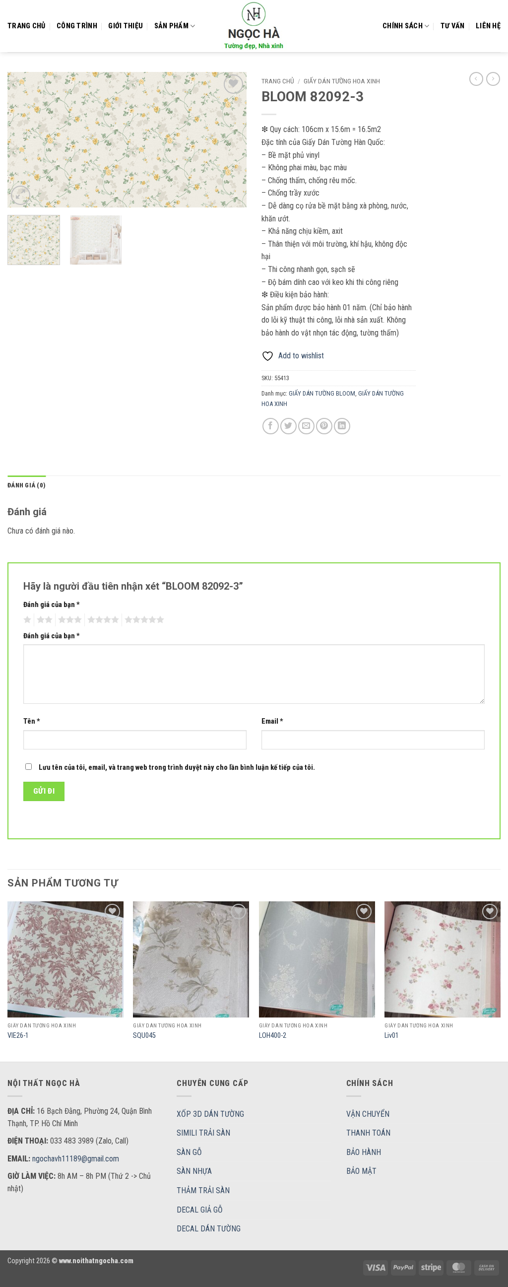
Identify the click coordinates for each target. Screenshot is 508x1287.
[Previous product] (493, 79)
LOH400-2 (272, 1035)
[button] (20, 195)
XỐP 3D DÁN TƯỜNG (210, 1114)
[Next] (229, 139)
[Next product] (476, 79)
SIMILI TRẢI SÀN (203, 1133)
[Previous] (25, 139)
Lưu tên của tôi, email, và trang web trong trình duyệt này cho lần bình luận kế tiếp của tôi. (177, 767)
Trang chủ (26, 26)
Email (272, 721)
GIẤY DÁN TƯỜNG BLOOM (322, 393)
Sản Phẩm (171, 26)
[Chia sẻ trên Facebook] (270, 426)
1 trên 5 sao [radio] (26, 619)
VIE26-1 (18, 1035)
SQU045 (144, 1035)
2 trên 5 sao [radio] (43, 619)
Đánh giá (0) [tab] (26, 485)
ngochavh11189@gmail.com (75, 1158)
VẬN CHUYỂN (367, 1114)
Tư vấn (453, 26)
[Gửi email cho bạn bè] (306, 426)
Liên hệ (488, 26)
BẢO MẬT (361, 1171)
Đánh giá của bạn (51, 605)
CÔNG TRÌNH (77, 26)
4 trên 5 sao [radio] (101, 619)
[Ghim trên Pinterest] (324, 426)
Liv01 (391, 1035)
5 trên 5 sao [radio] (143, 619)
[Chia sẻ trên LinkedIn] (342, 426)
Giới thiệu (125, 26)
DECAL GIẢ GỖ (200, 1210)
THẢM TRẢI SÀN (203, 1190)
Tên (31, 721)
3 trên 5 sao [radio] (68, 619)
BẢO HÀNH (363, 1152)
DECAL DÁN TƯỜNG (209, 1228)
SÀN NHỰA (194, 1171)
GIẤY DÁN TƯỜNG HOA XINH (342, 81)
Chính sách (402, 26)
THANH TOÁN (368, 1133)
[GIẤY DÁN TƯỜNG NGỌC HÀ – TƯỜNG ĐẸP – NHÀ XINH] (254, 26)
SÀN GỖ (189, 1152)
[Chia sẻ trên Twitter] (288, 426)
